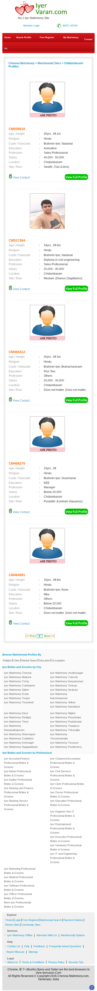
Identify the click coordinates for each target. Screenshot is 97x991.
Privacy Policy (56, 962)
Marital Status (29, 660)
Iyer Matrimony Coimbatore (19, 685)
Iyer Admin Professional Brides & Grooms (17, 773)
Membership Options (73, 935)
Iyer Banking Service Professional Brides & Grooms (16, 805)
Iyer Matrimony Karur (16, 713)
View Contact (21, 177)
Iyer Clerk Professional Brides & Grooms (67, 786)
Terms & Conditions (33, 962)
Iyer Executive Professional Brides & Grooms (65, 838)
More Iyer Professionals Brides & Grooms (17, 904)
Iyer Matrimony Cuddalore (19, 738)
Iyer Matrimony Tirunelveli (18, 702)
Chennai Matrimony (21, 63)
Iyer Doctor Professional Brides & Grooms (64, 794)
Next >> (49, 636)
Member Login (31, 25)
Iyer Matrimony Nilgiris (63, 713)
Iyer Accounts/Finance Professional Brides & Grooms (17, 762)
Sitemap (33, 951)
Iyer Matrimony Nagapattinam (21, 746)
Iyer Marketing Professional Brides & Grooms (19, 870)
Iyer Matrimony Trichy (16, 681)
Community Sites (30, 924)
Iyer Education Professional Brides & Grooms (65, 802)
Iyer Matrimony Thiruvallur (65, 730)
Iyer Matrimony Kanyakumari (66, 681)
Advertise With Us (46, 935)
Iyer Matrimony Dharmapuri (19, 734)
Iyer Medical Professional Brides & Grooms (18, 879)
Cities (16, 660)
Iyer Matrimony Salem (16, 689)
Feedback (39, 946)
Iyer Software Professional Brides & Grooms (19, 887)
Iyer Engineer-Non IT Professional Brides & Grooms (62, 815)
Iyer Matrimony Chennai (17, 672)
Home (7, 37)
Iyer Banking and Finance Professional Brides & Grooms (18, 792)
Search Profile (23, 37)
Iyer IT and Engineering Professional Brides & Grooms (63, 858)
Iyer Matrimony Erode (16, 694)
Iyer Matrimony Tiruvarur (64, 742)
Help (26, 946)
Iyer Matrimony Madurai (17, 677)
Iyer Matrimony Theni (16, 721)
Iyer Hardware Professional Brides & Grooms (65, 847)
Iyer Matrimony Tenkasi (63, 685)
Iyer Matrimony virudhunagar (66, 672)
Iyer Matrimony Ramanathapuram (14, 727)
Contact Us (48, 44)
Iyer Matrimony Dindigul (17, 717)
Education (44, 660)
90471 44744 (70, 25)
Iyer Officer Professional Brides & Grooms (18, 896)
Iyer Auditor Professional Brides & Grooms (18, 781)
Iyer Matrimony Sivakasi (64, 689)
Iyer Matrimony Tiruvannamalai (59, 736)
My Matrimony (70, 37)
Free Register (47, 37)
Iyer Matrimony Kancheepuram (59, 696)
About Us (12, 962)
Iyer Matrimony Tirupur (17, 698)
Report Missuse (15, 951)
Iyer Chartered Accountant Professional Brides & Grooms (65, 762)
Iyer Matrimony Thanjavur (65, 725)
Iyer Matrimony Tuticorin (64, 677)
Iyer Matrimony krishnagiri (19, 742)
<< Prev (31, 636)
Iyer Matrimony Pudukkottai (65, 721)
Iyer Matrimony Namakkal (65, 706)
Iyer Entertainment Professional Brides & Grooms (62, 828)
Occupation (58, 660)
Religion (7, 660)
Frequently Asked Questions (65, 946)
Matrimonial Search (51, 920)
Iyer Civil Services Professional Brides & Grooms (62, 775)
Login (18, 920)
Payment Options (73, 920)
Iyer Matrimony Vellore (63, 702)
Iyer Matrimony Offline (19, 935)
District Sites (12, 924)
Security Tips (76, 962)
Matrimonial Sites (49, 63)
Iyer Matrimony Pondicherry (66, 746)
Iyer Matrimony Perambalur (65, 717)
